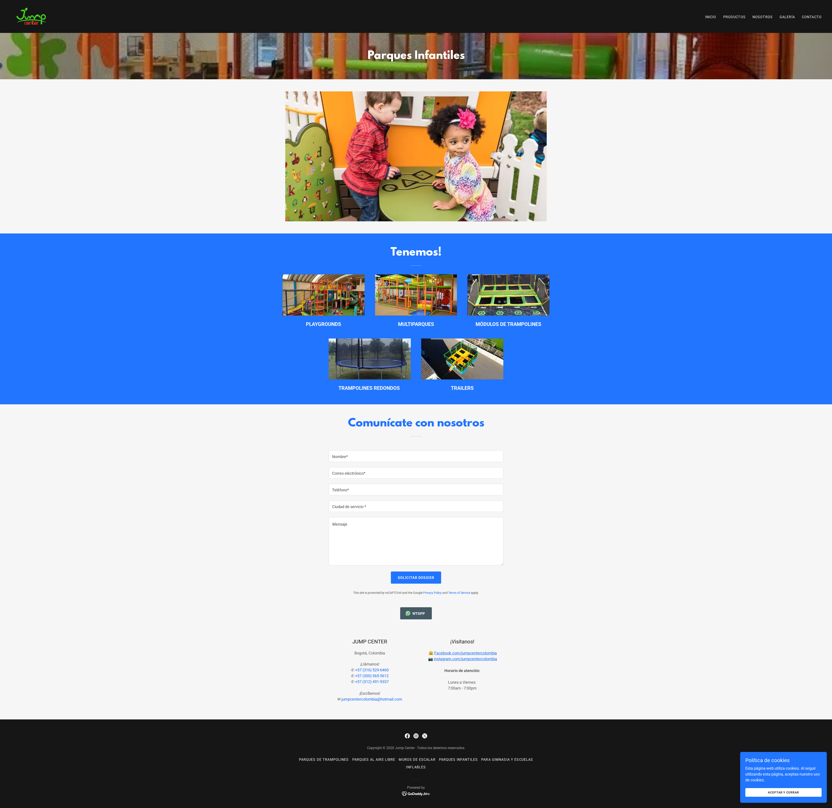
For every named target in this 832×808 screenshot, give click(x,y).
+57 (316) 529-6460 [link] (372, 670)
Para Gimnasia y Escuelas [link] (507, 760)
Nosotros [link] (762, 17)
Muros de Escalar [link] (417, 760)
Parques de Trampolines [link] (324, 760)
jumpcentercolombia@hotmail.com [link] (371, 699)
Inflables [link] (416, 767)
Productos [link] (734, 17)
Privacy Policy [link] (432, 592)
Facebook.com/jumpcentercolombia (465, 653)
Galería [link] (787, 17)
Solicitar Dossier (416, 578)
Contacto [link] (812, 17)
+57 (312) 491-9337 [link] (372, 681)
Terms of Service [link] (459, 592)
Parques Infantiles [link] (458, 760)
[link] (31, 16)
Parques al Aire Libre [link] (373, 760)
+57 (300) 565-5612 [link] (372, 676)
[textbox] (416, 456)
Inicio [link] (710, 17)
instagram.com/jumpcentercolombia (465, 659)
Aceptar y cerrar (783, 792)
